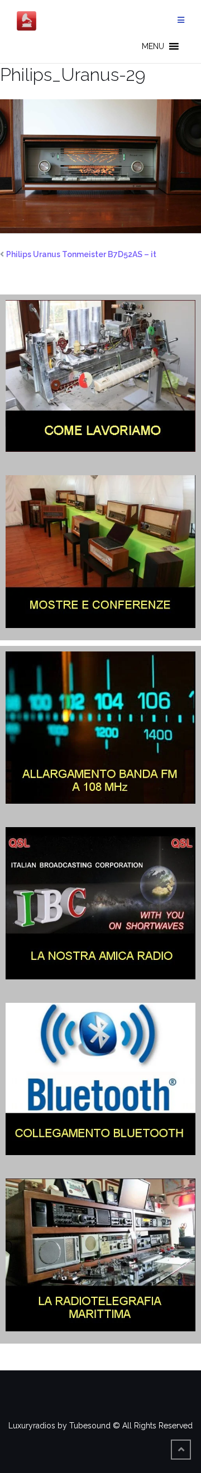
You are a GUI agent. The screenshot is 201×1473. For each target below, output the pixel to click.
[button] (153, 46)
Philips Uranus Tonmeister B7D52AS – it (81, 254)
